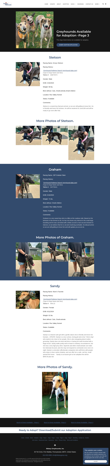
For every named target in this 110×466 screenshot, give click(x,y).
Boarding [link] (81, 4)
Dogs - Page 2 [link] (51, 437)
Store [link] (56, 440)
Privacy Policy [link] (62, 440)
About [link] (59, 4)
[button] (73, 4)
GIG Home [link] (35, 440)
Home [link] (46, 4)
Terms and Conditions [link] (72, 440)
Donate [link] (52, 4)
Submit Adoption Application (68, 44)
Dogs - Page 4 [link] (68, 437)
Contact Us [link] (89, 4)
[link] (7, 3)
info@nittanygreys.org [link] (60, 455)
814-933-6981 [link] (47, 455)
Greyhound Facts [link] (43, 440)
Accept (96, 461)
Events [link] (87, 437)
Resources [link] (51, 440)
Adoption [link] (66, 4)
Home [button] (22, 437)
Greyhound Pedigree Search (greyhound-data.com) (60, 70)
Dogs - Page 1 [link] (43, 437)
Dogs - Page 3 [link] (60, 437)
